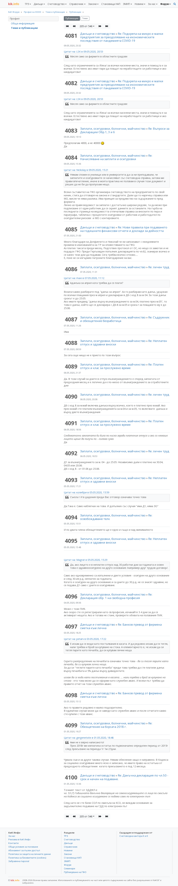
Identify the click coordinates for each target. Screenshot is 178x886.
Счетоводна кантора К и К (133, 836)
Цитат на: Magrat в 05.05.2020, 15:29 (85, 559)
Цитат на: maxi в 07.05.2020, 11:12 (84, 278)
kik (13, 880)
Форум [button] (164, 4)
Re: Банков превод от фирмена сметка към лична (121, 626)
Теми (85, 18)
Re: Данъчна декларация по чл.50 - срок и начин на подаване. (124, 777)
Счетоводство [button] (56, 4)
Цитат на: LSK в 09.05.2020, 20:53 (83, 51)
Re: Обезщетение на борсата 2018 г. (116, 725)
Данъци (68, 843)
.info (13, 4)
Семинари (69, 868)
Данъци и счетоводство (97, 34)
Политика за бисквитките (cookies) (27, 857)
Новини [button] (139, 4)
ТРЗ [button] (27, 4)
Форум (67, 864)
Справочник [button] (76, 4)
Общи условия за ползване (23, 846)
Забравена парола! (18, 861)
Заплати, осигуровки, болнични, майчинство (113, 129)
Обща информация (22, 23)
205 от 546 (86, 26)
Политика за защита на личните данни (29, 854)
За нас (11, 836)
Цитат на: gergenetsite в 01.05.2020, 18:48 (89, 737)
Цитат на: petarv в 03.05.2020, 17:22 (85, 639)
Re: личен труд (158, 267)
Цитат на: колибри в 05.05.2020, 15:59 (86, 492)
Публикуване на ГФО (75, 872)
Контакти (13, 843)
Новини (68, 850)
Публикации (71, 18)
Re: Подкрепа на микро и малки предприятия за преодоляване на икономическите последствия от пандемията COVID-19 (121, 37)
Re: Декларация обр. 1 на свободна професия (116, 596)
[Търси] (174, 4)
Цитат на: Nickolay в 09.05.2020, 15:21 (86, 170)
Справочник (70, 846)
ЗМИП (67, 861)
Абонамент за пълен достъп (24, 850)
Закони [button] (92, 4)
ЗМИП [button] (126, 4)
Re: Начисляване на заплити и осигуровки (116, 157)
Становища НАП (110, 4)
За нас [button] (151, 4)
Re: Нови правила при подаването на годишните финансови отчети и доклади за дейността (123, 229)
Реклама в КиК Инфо (19, 839)
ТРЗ (66, 836)
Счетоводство (72, 839)
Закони (68, 854)
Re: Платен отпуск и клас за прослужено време (122, 366)
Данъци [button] (38, 4)
